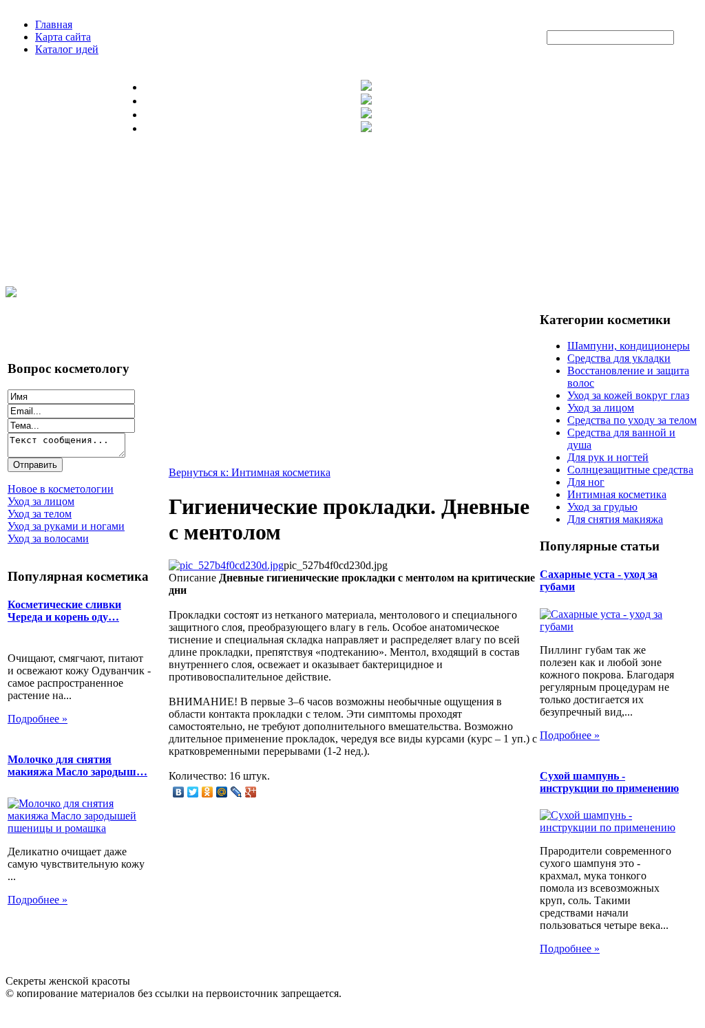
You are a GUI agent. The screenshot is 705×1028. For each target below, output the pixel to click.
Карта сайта (63, 37)
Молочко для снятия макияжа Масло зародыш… (77, 765)
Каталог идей (66, 49)
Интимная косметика (616, 494)
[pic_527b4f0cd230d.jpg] (226, 565)
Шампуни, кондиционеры (628, 346)
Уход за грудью (602, 507)
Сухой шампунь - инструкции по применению (609, 782)
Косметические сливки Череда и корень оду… (64, 611)
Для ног (585, 482)
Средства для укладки (619, 358)
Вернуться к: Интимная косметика (249, 472)
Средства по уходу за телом (632, 420)
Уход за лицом (600, 408)
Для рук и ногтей (608, 457)
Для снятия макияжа (615, 519)
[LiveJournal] (236, 792)
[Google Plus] (251, 792)
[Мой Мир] (222, 792)
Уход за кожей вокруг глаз (628, 395)
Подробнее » (37, 719)
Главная (53, 24)
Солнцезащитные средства (630, 469)
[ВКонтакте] (178, 792)
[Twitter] (193, 792)
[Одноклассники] (207, 792)
